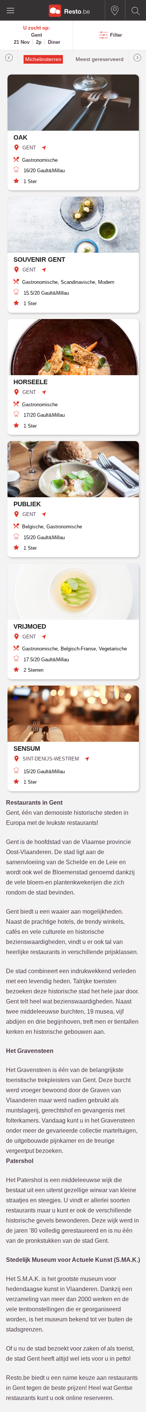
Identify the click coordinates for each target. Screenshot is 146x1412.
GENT (29, 148)
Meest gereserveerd (100, 59)
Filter (116, 35)
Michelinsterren (43, 59)
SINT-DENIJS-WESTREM (50, 759)
